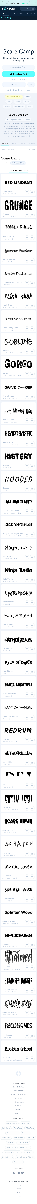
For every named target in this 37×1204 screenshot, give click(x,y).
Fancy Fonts (18, 1128)
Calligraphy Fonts (11, 1123)
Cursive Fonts (25, 1123)
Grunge (26, 102)
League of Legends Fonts (12, 1152)
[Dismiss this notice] (35, 2)
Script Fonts (6, 1128)
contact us (24, 3)
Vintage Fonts (18, 1138)
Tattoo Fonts (30, 1128)
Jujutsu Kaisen (19, 1102)
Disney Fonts (18, 1162)
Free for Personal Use (14, 97)
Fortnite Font (18, 1113)
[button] (27, 9)
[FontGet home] (8, 8)
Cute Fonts (25, 1133)
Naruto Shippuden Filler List (25, 1157)
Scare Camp (13, 126)
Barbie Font (18, 1109)
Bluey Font (18, 1106)
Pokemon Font (19, 1098)
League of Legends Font (18, 1094)
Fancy (27, 97)
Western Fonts (24, 1147)
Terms (18, 1189)
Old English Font (7, 1157)
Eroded (17, 102)
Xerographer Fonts (15, 120)
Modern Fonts (6, 1138)
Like (15, 84)
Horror (9, 102)
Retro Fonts (31, 1138)
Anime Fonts (28, 1152)
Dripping (7, 107)
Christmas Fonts (23, 1142)
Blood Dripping (19, 107)
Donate (27, 120)
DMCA (18, 1196)
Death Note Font (18, 1087)
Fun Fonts (10, 1142)
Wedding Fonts (11, 1147)
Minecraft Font (18, 1091)
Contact (18, 1192)
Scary (30, 107)
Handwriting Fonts (12, 1133)
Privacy (18, 1185)
